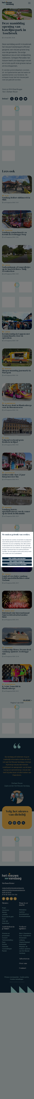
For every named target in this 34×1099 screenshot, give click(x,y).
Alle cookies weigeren (17, 561)
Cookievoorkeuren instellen (17, 564)
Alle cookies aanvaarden (17, 558)
